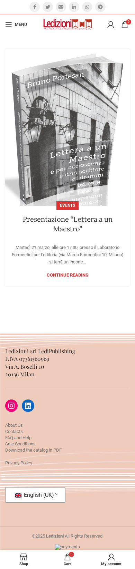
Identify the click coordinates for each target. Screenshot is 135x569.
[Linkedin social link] (74, 7)
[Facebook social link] (34, 7)
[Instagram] (11, 405)
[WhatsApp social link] (87, 7)
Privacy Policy (18, 462)
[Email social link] (61, 7)
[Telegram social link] (100, 7)
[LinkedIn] (28, 405)
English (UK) (38, 495)
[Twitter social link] (48, 7)
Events (67, 205)
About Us (14, 425)
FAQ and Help (18, 437)
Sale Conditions (20, 443)
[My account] (111, 24)
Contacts (14, 431)
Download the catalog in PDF (33, 450)
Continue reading (68, 275)
